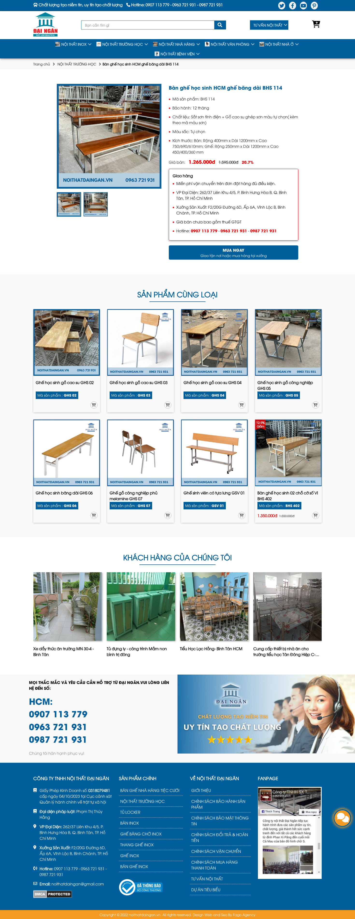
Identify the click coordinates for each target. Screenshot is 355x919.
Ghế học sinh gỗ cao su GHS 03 (139, 382)
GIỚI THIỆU (201, 790)
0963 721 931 (233, 230)
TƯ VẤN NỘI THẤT (268, 25)
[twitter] (281, 5)
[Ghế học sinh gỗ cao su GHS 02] (66, 342)
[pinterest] (314, 5)
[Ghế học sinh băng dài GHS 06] (66, 453)
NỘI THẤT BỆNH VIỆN (178, 53)
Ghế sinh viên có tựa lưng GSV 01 (214, 492)
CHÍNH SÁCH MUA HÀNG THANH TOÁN (214, 864)
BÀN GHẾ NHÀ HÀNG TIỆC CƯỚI (149, 790)
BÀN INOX (129, 823)
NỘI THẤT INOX (73, 44)
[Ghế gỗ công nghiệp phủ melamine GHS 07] (140, 453)
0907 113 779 (204, 230)
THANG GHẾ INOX (137, 844)
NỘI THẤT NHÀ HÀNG (177, 44)
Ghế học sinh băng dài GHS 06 (64, 492)
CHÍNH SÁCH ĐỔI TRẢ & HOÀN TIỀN (219, 837)
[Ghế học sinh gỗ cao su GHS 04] (214, 342)
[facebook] (292, 5)
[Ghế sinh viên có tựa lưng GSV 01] (214, 453)
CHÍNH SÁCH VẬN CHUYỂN (216, 851)
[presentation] (34, 616)
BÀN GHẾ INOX (134, 866)
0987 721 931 (263, 230)
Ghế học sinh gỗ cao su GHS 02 (65, 382)
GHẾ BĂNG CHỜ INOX (141, 833)
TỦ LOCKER (130, 812)
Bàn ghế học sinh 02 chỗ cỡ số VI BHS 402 (287, 495)
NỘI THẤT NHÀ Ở (279, 44)
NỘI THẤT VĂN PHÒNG (230, 44)
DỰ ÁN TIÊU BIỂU (205, 889)
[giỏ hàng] (315, 25)
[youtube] (303, 5)
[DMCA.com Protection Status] (52, 894)
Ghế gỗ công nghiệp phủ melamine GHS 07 (133, 495)
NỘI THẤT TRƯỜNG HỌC (122, 44)
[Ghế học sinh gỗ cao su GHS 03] (140, 342)
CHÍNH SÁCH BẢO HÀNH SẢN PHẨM (218, 804)
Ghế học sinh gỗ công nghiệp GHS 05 (285, 385)
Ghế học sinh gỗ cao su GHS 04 (212, 382)
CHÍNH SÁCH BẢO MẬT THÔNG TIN (220, 820)
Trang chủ (41, 64)
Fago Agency (244, 914)
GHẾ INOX (129, 855)
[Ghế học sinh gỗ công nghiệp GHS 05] (288, 342)
